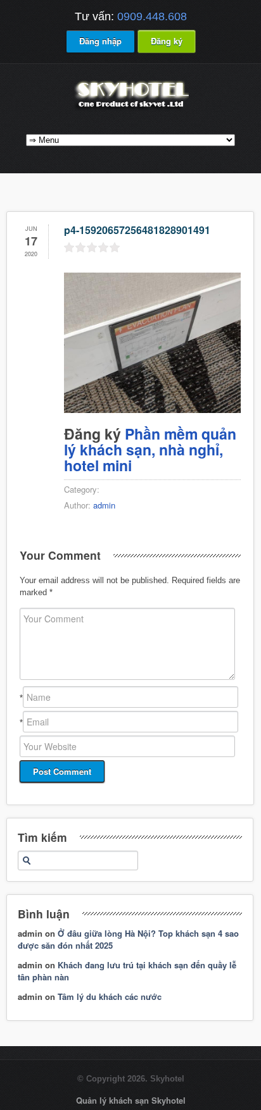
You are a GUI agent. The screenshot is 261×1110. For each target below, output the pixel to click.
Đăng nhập (100, 41)
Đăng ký (166, 41)
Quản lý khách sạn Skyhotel (131, 1100)
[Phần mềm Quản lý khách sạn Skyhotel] (130, 109)
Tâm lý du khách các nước (110, 996)
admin (104, 505)
